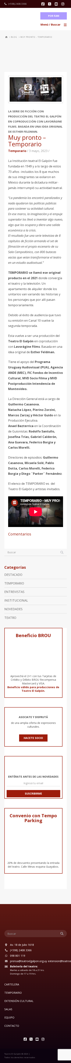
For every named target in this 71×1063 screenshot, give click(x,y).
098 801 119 (17, 955)
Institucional (16, 600)
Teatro (10, 618)
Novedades (13, 609)
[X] (50, 4)
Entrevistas (14, 592)
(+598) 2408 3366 (17, 3)
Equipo (9, 1017)
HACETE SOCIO (33, 738)
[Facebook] (44, 4)
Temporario (17, 151)
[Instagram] (63, 4)
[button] (54, 24)
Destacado (13, 575)
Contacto (11, 1025)
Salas (8, 1009)
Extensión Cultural (19, 1001)
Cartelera (11, 984)
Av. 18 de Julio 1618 (22, 945)
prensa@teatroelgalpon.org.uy (28, 961)
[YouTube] (57, 4)
